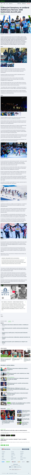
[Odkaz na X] (4, 445)
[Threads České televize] (28, 449)
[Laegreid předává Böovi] (14, 230)
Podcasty (21, 454)
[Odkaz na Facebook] (3, 445)
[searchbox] (22, 1)
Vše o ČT (12, 459)
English (7, 473)
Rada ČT (3, 456)
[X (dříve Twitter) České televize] (27, 449)
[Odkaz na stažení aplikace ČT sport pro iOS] (3, 435)
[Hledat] (26, 1)
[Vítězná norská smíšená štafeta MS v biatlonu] (15, 24)
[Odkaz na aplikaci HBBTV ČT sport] (13, 435)
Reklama (3, 453)
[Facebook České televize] (24, 449)
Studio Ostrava (13, 454)
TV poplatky (12, 453)
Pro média (12, 451)
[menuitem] (1, 4)
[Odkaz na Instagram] (1, 445)
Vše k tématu (28, 348)
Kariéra (21, 456)
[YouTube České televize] (25, 449)
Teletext (3, 454)
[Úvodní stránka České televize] (6, 449)
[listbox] (17, 469)
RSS (28, 473)
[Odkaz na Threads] (8, 445)
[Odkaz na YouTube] (6, 445)
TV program (3, 451)
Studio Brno (21, 453)
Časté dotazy (3, 459)
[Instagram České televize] (22, 449)
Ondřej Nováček (2, 13)
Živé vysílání (21, 451)
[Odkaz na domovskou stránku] (4, 1)
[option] (13, 469)
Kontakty (21, 459)
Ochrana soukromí (11, 473)
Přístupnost (15, 473)
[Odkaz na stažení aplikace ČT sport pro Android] (8, 435)
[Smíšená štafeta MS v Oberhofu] (14, 150)
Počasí (12, 456)
